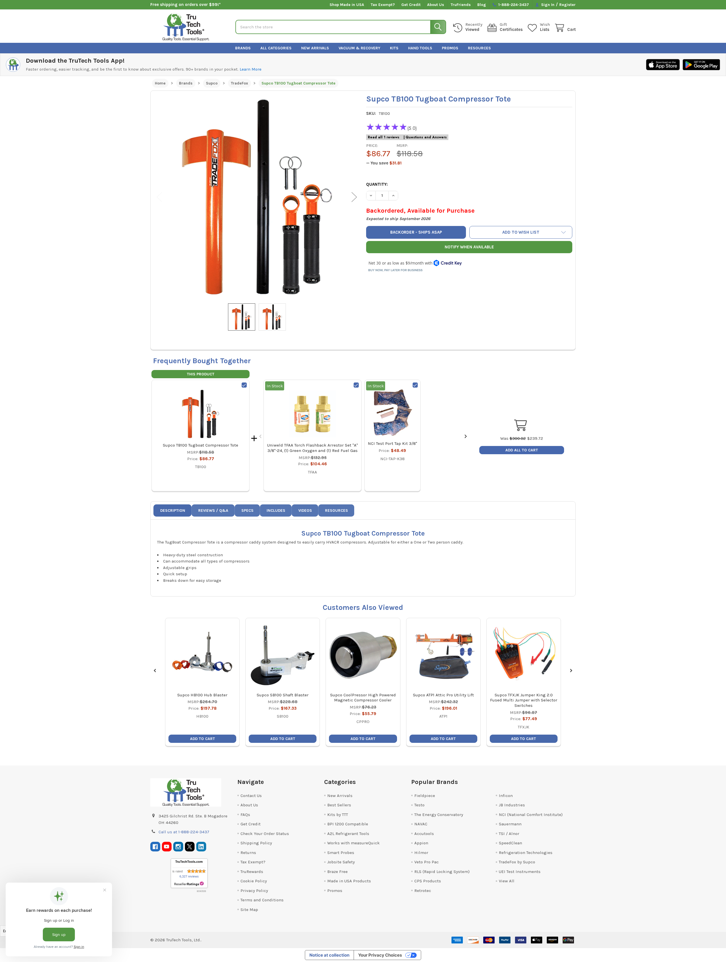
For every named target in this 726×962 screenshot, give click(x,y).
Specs (247, 510)
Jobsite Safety (341, 861)
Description (172, 510)
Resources (479, 48)
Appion (421, 842)
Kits (394, 48)
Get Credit (411, 4)
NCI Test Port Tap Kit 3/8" (392, 443)
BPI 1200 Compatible (347, 823)
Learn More (250, 69)
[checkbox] (244, 385)
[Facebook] (155, 847)
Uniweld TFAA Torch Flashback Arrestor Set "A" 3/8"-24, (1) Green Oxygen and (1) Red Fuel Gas (312, 448)
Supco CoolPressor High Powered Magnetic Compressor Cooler (363, 697)
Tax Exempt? (383, 4)
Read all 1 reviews (383, 137)
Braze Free (337, 871)
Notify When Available (469, 247)
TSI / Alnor (509, 833)
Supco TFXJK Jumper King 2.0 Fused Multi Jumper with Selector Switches (523, 700)
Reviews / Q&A (213, 510)
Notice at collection (329, 955)
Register (567, 4)
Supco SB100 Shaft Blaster (283, 694)
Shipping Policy (256, 842)
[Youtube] (167, 847)
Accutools (424, 833)
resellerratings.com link (189, 884)
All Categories (276, 48)
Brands (243, 48)
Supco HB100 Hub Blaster (202, 694)
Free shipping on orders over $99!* (185, 4)
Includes (276, 510)
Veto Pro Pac (426, 861)
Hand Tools (420, 48)
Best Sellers (339, 804)
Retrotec (422, 890)
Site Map (249, 909)
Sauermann (510, 823)
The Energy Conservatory (438, 814)
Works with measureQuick (353, 842)
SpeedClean (510, 842)
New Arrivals (315, 48)
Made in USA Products (349, 880)
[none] (257, 197)
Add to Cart (202, 738)
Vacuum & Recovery (359, 48)
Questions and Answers (426, 137)
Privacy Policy (254, 890)
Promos (450, 48)
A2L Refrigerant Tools (348, 833)
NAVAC (420, 823)
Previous (159, 197)
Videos (305, 510)
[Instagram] (178, 847)
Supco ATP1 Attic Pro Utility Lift (443, 694)
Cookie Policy (253, 880)
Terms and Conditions (262, 899)
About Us (435, 4)
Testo (419, 804)
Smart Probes (340, 852)
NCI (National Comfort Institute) (531, 814)
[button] (521, 232)
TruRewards (251, 871)
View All (506, 880)
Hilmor (421, 852)
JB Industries (512, 804)
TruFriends (461, 4)
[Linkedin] (201, 847)
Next (354, 197)
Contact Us (251, 795)
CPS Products (427, 880)
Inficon (506, 795)
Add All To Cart (521, 450)
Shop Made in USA (347, 4)
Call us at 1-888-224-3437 (184, 831)
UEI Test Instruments (520, 871)
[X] (190, 847)
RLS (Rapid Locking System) (442, 871)
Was (513, 438)
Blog (481, 4)
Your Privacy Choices (380, 955)
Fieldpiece (424, 795)
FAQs (245, 814)
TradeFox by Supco (517, 861)
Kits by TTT (337, 814)
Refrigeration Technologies (525, 852)
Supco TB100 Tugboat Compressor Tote (200, 445)
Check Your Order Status (264, 833)
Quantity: (377, 184)
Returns (248, 852)
